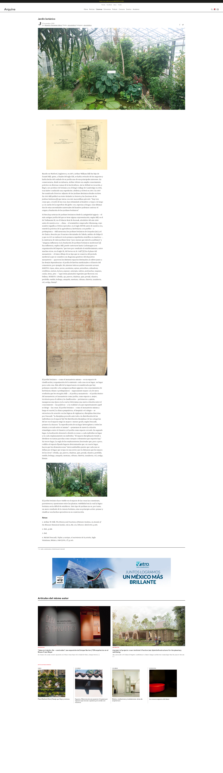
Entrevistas (41, 647)
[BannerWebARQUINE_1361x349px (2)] (111, 588)
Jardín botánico (48, 549)
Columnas (78, 668)
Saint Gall (62, 549)
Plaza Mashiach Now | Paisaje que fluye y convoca (53, 699)
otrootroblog (72, 25)
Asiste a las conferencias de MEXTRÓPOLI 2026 (111, 1)
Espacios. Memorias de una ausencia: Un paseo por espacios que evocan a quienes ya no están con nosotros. (91, 701)
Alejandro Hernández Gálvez (53, 25)
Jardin (42, 549)
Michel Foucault (56, 549)
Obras (39, 668)
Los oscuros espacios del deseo (159, 699)
